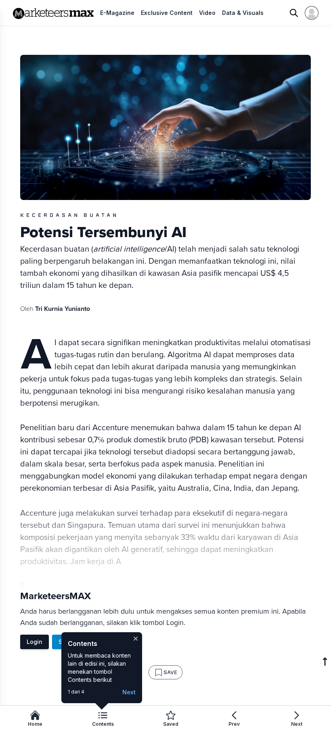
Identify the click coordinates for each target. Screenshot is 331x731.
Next (129, 692)
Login (34, 641)
